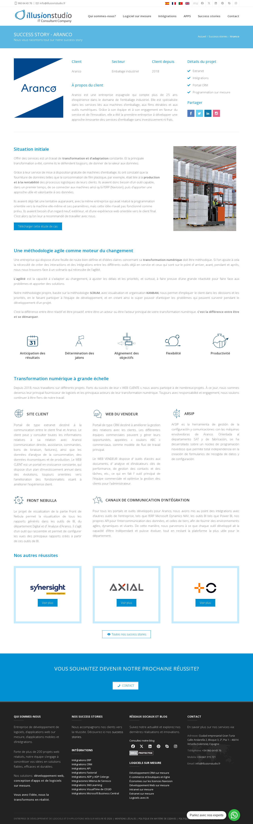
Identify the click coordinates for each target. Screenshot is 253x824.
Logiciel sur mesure (137, 16)
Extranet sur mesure (141, 793)
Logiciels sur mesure (145, 763)
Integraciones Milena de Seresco (91, 781)
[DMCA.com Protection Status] (141, 753)
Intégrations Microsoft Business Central (95, 793)
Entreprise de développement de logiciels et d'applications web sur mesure (59, 818)
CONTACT (127, 686)
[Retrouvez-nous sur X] (141, 746)
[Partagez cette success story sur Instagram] (216, 113)
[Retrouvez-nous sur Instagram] (175, 746)
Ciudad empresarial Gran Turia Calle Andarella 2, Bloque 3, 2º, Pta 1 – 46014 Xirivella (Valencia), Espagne (212, 740)
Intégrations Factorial (84, 772)
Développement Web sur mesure (149, 785)
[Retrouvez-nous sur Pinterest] (158, 746)
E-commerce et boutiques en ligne (149, 777)
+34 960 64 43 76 (211, 750)
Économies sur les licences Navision (151, 781)
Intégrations (167, 16)
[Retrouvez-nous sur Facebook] (133, 746)
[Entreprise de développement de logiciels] (43, 16)
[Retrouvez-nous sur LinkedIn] (150, 746)
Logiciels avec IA (139, 797)
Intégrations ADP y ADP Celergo (90, 777)
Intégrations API (81, 768)
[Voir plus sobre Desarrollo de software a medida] (47, 594)
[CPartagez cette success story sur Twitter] (199, 113)
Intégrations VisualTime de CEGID (91, 789)
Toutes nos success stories (128, 634)
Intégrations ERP (81, 760)
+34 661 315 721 (206, 757)
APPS (187, 16)
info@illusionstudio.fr (52, 3)
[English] (187, 3)
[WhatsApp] (234, 815)
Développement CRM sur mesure (149, 773)
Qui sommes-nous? (102, 16)
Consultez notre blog (141, 740)
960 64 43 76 (25, 3)
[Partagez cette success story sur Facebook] (190, 113)
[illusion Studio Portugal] (181, 3)
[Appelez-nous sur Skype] (167, 746)
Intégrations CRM (82, 764)
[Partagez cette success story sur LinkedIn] (207, 113)
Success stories (209, 16)
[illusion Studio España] (167, 3)
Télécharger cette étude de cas (38, 226)
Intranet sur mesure (141, 789)
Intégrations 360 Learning (87, 785)
